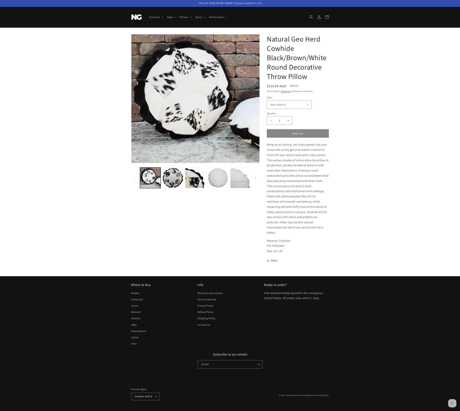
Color (269, 97)
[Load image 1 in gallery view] (150, 177)
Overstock (137, 299)
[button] (156, 17)
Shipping (285, 91)
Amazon (136, 318)
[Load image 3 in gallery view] (195, 177)
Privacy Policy (205, 305)
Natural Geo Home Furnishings (298, 395)
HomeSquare (138, 331)
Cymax (135, 337)
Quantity (271, 113)
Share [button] (274, 260)
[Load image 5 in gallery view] (240, 177)
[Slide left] (135, 178)
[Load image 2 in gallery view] (172, 177)
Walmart (136, 312)
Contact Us (203, 324)
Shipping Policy (206, 318)
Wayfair (135, 293)
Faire (134, 343)
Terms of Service (206, 299)
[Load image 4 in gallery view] (218, 177)
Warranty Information (210, 293)
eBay (134, 324)
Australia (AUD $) (143, 396)
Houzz (134, 305)
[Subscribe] (258, 364)
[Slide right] (256, 178)
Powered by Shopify (320, 395)
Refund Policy (205, 312)
